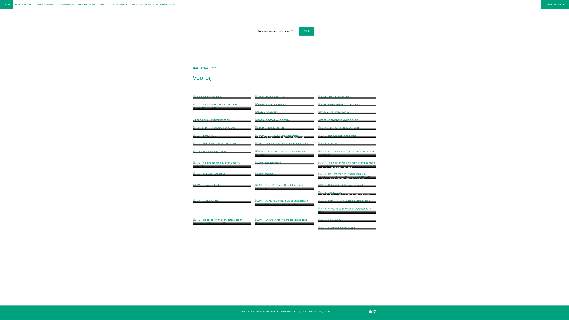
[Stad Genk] (199, 313)
